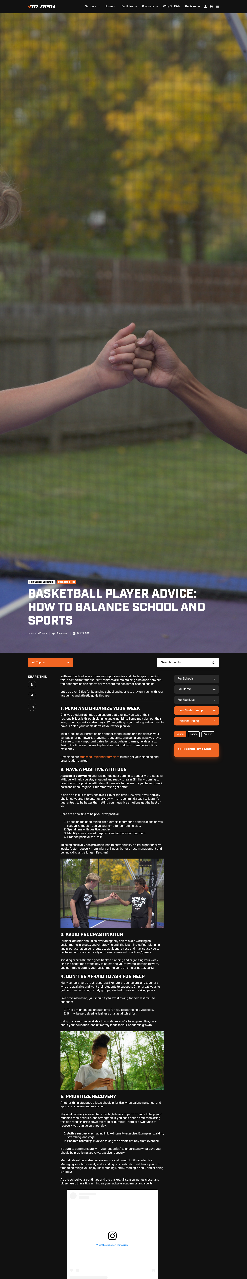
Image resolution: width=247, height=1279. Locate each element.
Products (148, 6)
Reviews (190, 6)
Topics (194, 734)
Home (109, 6)
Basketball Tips (66, 582)
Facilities (127, 6)
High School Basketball (41, 582)
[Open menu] (217, 6)
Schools (90, 6)
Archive (207, 734)
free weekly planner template (99, 757)
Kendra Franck (39, 633)
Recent (180, 734)
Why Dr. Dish (171, 6)
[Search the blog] (213, 662)
